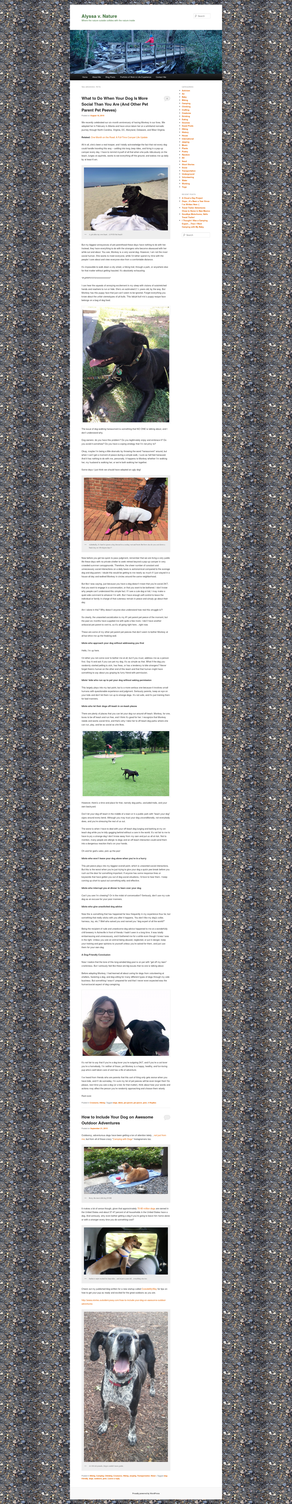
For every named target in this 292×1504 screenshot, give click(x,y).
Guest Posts (187, 125)
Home (84, 77)
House (185, 135)
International (188, 138)
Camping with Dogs (122, 1138)
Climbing (108, 1475)
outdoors (98, 1478)
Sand (184, 161)
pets (145, 1102)
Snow (184, 167)
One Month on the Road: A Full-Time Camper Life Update (119, 137)
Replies (152, 1102)
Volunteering (188, 177)
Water (153, 1475)
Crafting (185, 109)
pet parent (128, 1102)
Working (186, 183)
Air (183, 93)
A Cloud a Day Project (192, 197)
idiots (120, 1102)
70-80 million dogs (146, 1208)
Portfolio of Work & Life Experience (135, 77)
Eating (185, 119)
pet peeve (138, 1102)
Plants (185, 148)
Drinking (186, 116)
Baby (184, 96)
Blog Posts (110, 77)
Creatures (94, 1102)
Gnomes (186, 122)
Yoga (184, 186)
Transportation (143, 1475)
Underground (188, 173)
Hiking (102, 1102)
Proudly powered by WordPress (146, 1493)
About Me (96, 77)
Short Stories (188, 164)
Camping (100, 1475)
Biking (92, 1475)
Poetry (185, 151)
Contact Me (161, 77)
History (185, 132)
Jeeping (132, 1475)
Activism (186, 90)
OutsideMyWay (149, 1288)
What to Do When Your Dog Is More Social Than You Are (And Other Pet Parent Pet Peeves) (115, 104)
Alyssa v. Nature (99, 16)
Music (185, 145)
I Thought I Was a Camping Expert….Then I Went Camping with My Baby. (195, 223)
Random (186, 154)
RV (183, 157)
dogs (115, 1102)
